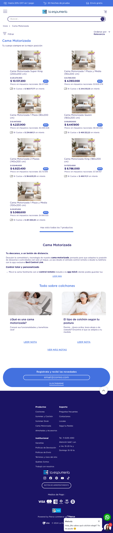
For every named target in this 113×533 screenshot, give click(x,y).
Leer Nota (30, 342)
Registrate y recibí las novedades (56, 372)
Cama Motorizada (20, 26)
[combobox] (57, 19)
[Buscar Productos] (100, 19)
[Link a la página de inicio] (6, 26)
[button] (5, 12)
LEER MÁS (57, 276)
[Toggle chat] (107, 527)
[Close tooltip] (99, 521)
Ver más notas (57, 350)
